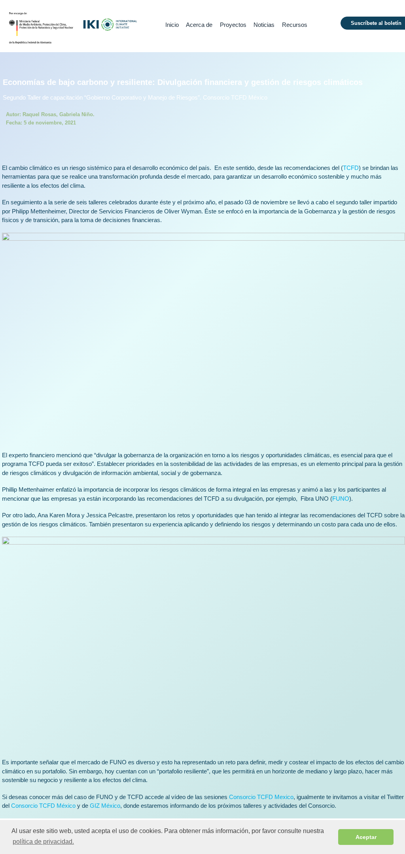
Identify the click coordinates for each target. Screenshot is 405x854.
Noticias (264, 24)
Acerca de (199, 24)
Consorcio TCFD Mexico (261, 797)
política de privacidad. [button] (43, 841)
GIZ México (105, 805)
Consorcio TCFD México (43, 805)
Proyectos (233, 24)
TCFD (351, 167)
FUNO (340, 498)
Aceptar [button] (366, 837)
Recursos (294, 24)
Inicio (172, 24)
